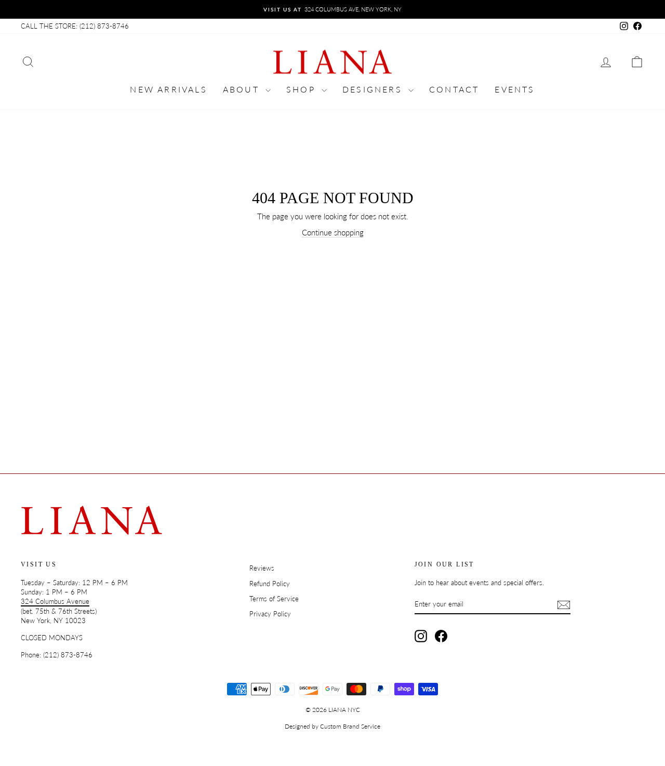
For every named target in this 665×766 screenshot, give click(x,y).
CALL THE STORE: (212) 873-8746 (75, 26)
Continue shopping (333, 232)
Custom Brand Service (350, 726)
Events (515, 89)
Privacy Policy (270, 614)
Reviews (261, 568)
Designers (374, 89)
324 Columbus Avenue (55, 601)
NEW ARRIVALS (168, 89)
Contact (454, 89)
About (243, 89)
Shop (302, 89)
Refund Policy (269, 583)
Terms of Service (274, 599)
